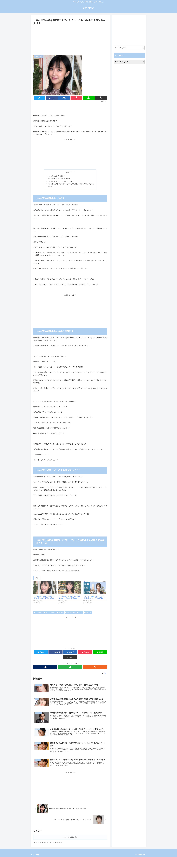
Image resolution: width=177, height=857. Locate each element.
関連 (51, 186)
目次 (67, 172)
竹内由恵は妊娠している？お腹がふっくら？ (61, 181)
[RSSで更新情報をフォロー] (95, 667)
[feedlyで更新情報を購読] (70, 667)
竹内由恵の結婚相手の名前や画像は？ (59, 178)
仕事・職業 (61, 612)
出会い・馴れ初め (71, 612)
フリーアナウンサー (50, 612)
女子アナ (80, 612)
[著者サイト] (45, 667)
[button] (142, 48)
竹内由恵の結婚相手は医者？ (56, 176)
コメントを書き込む (70, 837)
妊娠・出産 (88, 612)
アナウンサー (38, 612)
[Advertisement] (70, 39)
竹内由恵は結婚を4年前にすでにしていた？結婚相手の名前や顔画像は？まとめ (71, 184)
